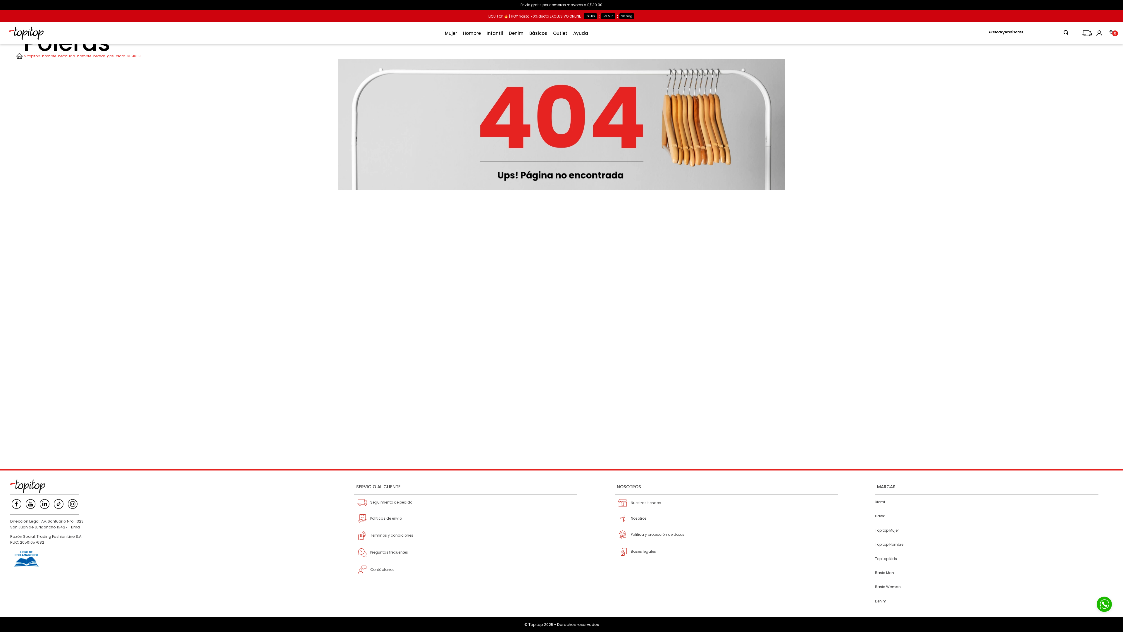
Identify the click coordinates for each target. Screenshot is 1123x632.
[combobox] (1030, 33)
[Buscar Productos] (1067, 32)
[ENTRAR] (1100, 33)
